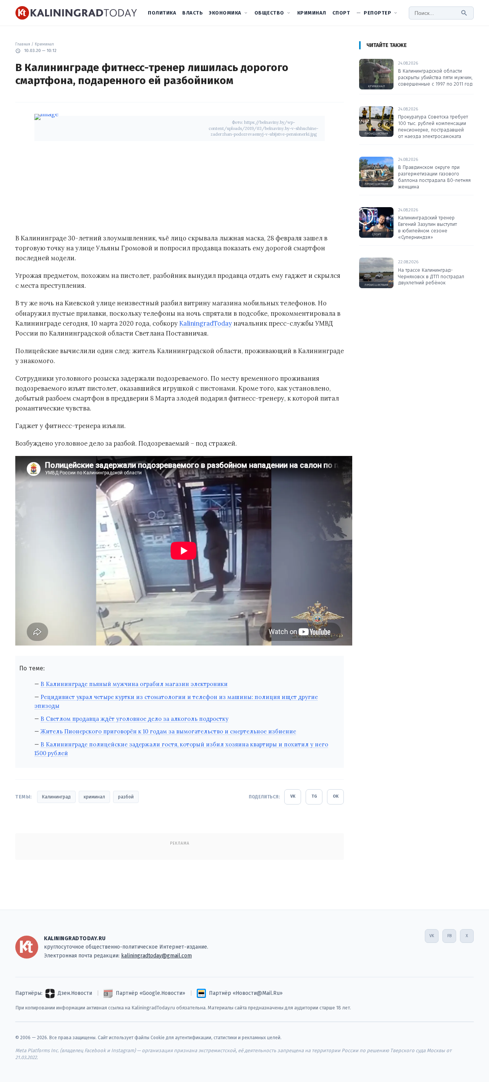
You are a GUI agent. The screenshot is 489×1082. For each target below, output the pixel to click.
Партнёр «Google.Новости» (150, 993)
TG (314, 796)
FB (449, 935)
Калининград (56, 797)
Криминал (311, 13)
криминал (94, 797)
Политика (162, 13)
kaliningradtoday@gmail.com (156, 955)
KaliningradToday (205, 323)
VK (292, 796)
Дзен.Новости (75, 993)
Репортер (377, 13)
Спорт (341, 13)
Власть (192, 13)
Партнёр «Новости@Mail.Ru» (246, 993)
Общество (269, 13)
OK (335, 796)
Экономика (225, 13)
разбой (126, 797)
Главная (22, 44)
